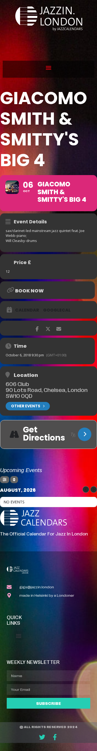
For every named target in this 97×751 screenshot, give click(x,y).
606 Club (17, 383)
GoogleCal (57, 310)
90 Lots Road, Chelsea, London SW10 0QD (47, 392)
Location (26, 374)
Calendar (27, 310)
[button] (48, 67)
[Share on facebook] (37, 328)
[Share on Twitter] (48, 328)
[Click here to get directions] (84, 434)
